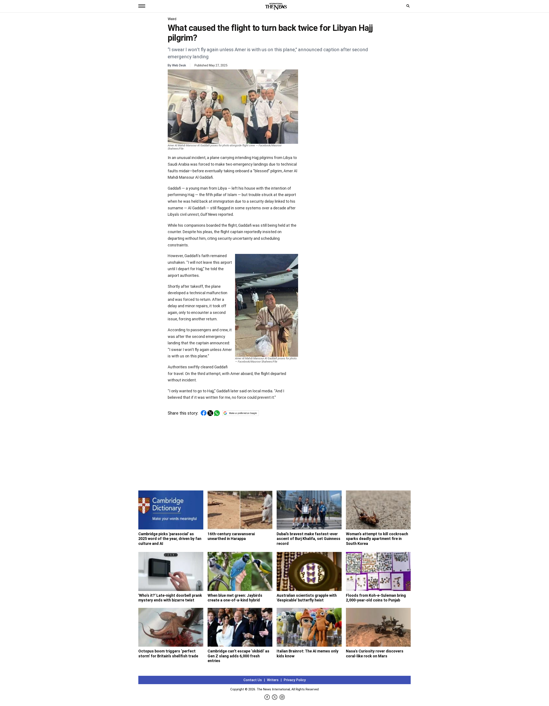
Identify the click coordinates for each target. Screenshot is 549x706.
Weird (172, 19)
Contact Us (252, 680)
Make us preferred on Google (243, 413)
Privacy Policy (295, 680)
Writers (273, 680)
